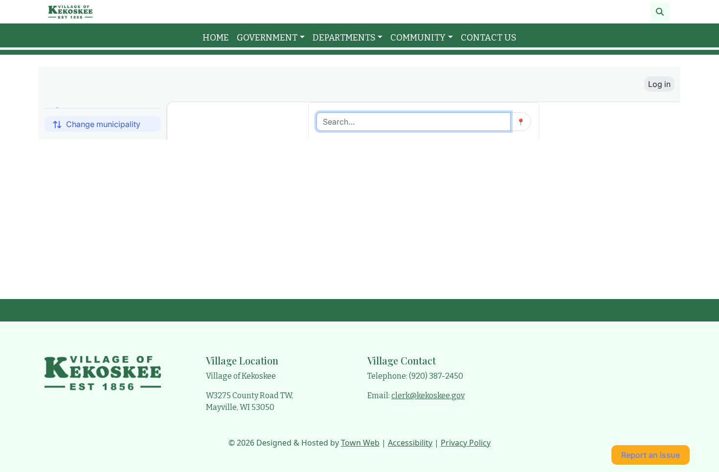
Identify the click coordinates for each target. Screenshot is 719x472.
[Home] (70, 11)
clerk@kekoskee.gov (428, 395)
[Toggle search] (660, 11)
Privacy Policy (466, 442)
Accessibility (410, 442)
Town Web (360, 442)
